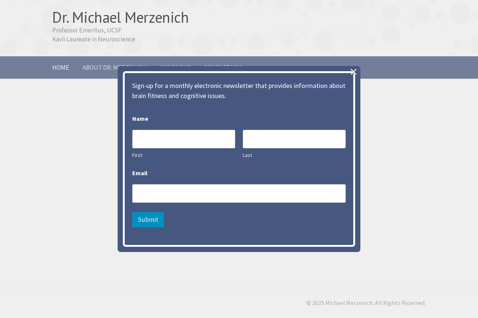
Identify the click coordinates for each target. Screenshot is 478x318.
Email (141, 173)
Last (247, 155)
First (137, 155)
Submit (148, 219)
